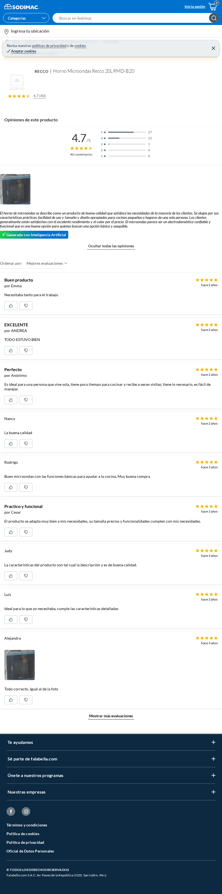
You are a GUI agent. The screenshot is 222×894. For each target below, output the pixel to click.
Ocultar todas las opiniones (111, 246)
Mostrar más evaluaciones (111, 715)
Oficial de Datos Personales (30, 851)
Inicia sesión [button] (195, 6)
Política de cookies (22, 833)
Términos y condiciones (26, 825)
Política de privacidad (25, 842)
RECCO (41, 71)
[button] (137, 18)
